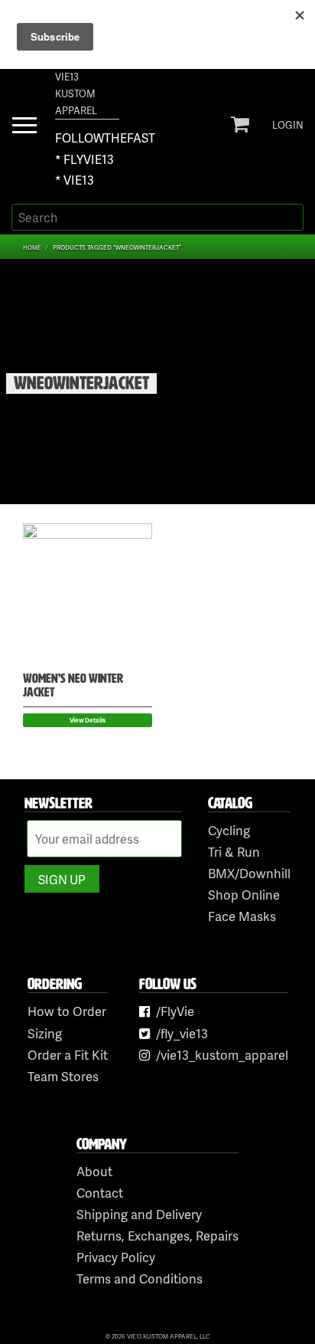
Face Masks (242, 916)
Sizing (45, 1033)
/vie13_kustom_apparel (222, 1055)
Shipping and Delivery (139, 1214)
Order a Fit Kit (68, 1055)
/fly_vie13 (182, 1033)
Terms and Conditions (139, 1278)
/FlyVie (175, 1011)
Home (32, 247)
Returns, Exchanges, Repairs (157, 1235)
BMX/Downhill (249, 873)
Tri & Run (234, 851)
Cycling (229, 830)
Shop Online (244, 894)
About (94, 1171)
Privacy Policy (115, 1257)
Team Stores (63, 1076)
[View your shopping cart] (240, 125)
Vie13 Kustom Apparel (76, 93)
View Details (88, 720)
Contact (99, 1192)
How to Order (67, 1011)
